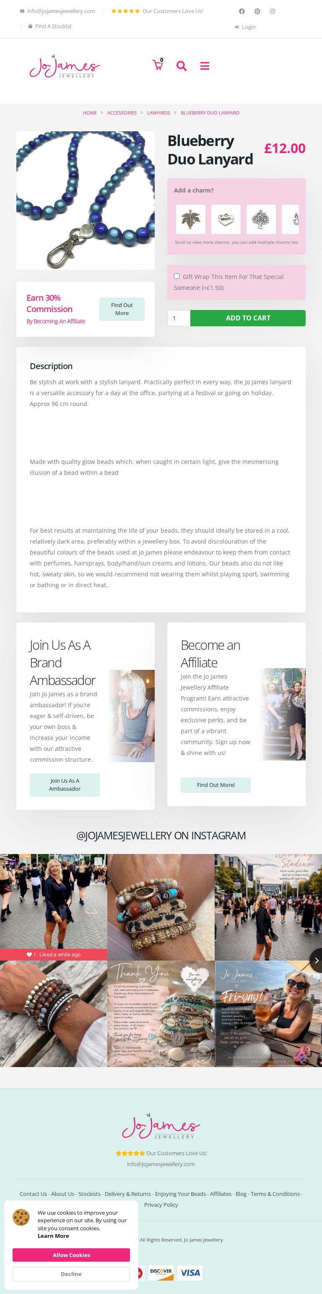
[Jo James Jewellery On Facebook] (243, 11)
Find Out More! (216, 785)
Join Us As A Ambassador (64, 784)
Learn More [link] (53, 1235)
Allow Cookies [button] (71, 1255)
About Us (62, 1194)
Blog (241, 1194)
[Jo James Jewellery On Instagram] (273, 11)
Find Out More (122, 309)
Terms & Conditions (275, 1194)
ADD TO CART (248, 318)
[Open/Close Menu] (201, 65)
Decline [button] (71, 1274)
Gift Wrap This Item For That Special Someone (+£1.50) (229, 282)
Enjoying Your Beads (180, 1194)
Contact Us (33, 1194)
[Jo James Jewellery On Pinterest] (258, 11)
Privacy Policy (161, 1204)
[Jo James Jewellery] (64, 65)
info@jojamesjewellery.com (161, 1164)
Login (248, 27)
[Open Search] (178, 65)
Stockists (89, 1194)
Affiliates (220, 1194)
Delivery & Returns (128, 1194)
